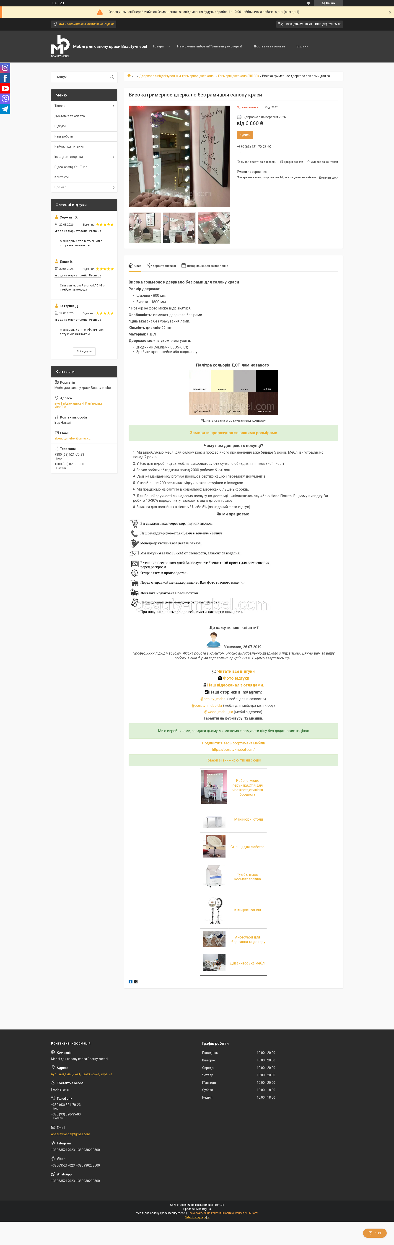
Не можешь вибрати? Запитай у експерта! (209, 46)
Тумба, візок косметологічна (247, 876)
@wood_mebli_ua (218, 712)
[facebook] (130, 982)
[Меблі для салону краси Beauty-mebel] (60, 46)
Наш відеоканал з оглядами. (235, 685)
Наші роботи (63, 136)
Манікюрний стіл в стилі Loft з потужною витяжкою (81, 243)
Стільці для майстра (247, 847)
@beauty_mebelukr (207, 705)
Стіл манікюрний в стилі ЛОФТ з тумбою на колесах (82, 287)
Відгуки (302, 46)
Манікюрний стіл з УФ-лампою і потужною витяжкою (82, 331)
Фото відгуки (235, 678)
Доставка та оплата (269, 46)
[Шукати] (111, 77)
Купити (245, 135)
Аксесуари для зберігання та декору (247, 939)
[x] (135, 982)
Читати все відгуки (235, 671)
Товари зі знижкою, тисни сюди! (233, 760)
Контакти (61, 177)
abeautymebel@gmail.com (73, 438)
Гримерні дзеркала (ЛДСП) (238, 76)
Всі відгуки (84, 351)
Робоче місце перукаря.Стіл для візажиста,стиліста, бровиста (247, 787)
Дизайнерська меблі (247, 963)
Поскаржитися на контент (204, 1213)
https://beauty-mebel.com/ (233, 749)
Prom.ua (219, 1204)
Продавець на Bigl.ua (197, 1209)
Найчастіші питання (69, 146)
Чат (378, 1233)
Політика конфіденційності (240, 1213)
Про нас (60, 187)
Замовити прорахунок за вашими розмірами (233, 432)
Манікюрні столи (248, 819)
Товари (158, 46)
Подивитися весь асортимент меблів (233, 743)
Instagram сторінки (68, 157)
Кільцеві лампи (247, 910)
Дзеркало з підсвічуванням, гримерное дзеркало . (177, 76)
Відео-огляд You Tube (70, 167)
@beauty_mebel (213, 699)
